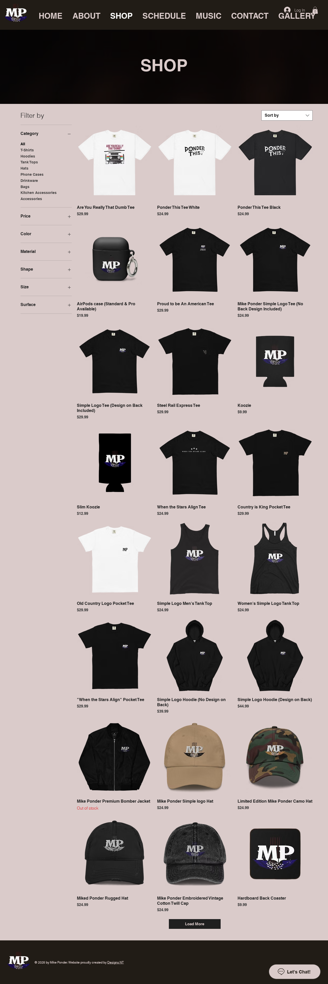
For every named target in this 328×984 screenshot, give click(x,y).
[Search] (271, 14)
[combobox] (287, 115)
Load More (194, 924)
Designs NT (115, 962)
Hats (24, 168)
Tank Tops (29, 162)
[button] (315, 10)
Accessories (31, 199)
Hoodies (27, 156)
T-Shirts (27, 150)
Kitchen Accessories (38, 193)
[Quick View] (114, 163)
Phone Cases (32, 174)
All (22, 144)
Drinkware (29, 181)
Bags (24, 187)
